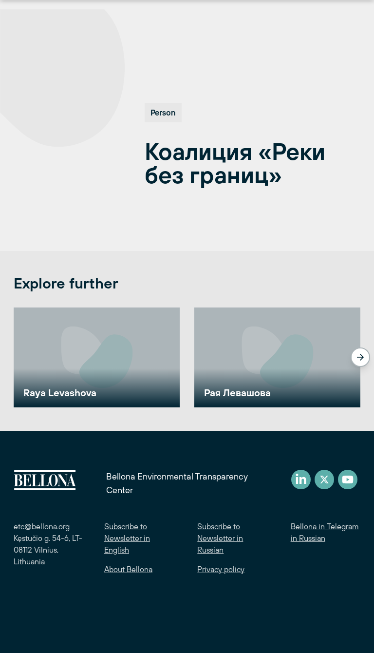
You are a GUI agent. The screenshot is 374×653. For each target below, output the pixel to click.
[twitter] (324, 479)
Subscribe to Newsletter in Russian (220, 538)
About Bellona (128, 569)
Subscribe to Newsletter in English (127, 538)
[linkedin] (301, 479)
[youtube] (347, 479)
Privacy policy (220, 569)
